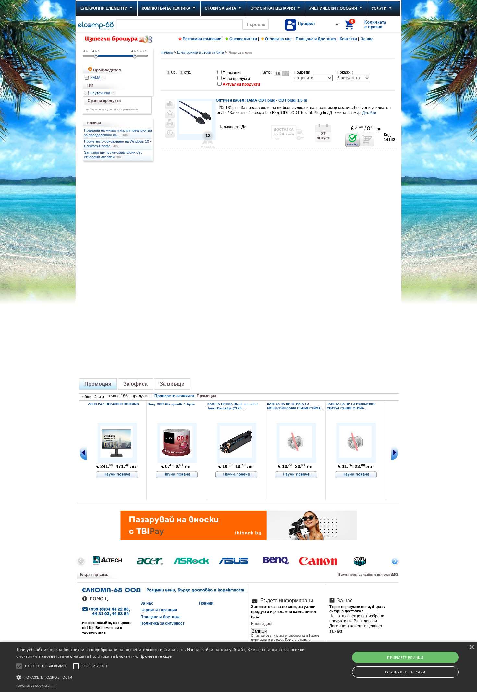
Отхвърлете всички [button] (405, 672)
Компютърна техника (166, 8)
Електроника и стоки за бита (200, 52)
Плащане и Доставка (316, 39)
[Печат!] (170, 123)
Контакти (348, 39)
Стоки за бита (220, 8)
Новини (206, 603)
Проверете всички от (185, 396)
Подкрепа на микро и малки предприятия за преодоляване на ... (118, 132)
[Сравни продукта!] (170, 104)
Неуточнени (102, 93)
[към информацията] (117, 475)
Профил (306, 23)
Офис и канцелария (273, 8)
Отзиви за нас (278, 39)
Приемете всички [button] (405, 657)
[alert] (238, 667)
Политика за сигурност (163, 623)
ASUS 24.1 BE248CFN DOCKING (113, 404)
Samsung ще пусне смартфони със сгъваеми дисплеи (113, 154)
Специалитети (243, 39)
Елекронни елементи (104, 8)
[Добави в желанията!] (170, 113)
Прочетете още (155, 656)
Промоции (232, 73)
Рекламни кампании (202, 39)
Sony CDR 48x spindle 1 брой (171, 404)
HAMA (97, 78)
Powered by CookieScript (36, 686)
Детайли (369, 113)
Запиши (259, 631)
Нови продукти (236, 78)
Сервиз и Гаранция (159, 610)
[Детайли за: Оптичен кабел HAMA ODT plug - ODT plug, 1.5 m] (195, 133)
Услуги (379, 8)
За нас (367, 39)
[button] (160, 677)
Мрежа (278, 73)
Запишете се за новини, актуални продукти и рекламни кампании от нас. (284, 611)
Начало (167, 52)
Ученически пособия (333, 8)
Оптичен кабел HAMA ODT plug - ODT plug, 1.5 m (261, 100)
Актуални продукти (241, 84)
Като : (267, 72)
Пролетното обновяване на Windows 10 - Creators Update (117, 143)
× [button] (471, 647)
